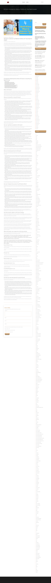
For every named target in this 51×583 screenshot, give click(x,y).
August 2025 (37, 92)
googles (37, 282)
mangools (37, 349)
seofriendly (37, 495)
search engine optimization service (40, 440)
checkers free (37, 190)
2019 (36, 136)
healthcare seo (37, 293)
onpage (37, 383)
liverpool (37, 332)
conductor (37, 195)
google (36, 258)
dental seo (37, 213)
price (36, 403)
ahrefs (36, 151)
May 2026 (37, 80)
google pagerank (38, 274)
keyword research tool (38, 317)
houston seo (37, 296)
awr (36, 166)
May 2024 (37, 112)
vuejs (36, 541)
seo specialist (37, 482)
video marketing (37, 537)
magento (37, 345)
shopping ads (37, 507)
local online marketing (38, 333)
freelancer (37, 253)
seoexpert (37, 494)
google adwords (38, 261)
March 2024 (37, 115)
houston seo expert (38, 298)
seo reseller (37, 475)
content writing (37, 203)
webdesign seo (37, 549)
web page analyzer (38, 546)
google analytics (38, 265)
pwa (36, 408)
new (36, 368)
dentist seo (37, 215)
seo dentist (37, 462)
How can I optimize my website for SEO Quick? (10, 83)
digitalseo (37, 226)
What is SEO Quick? (7, 81)
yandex (36, 566)
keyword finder (37, 312)
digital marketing (38, 225)
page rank (37, 388)
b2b (36, 167)
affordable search (38, 150)
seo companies (37, 458)
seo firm (37, 463)
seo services (37, 479)
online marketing (38, 376)
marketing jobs (37, 356)
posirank (37, 395)
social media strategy (38, 519)
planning (37, 392)
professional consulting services (39, 407)
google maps (37, 269)
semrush (37, 450)
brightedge (37, 186)
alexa (36, 154)
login (36, 344)
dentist (36, 214)
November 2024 (37, 104)
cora (36, 207)
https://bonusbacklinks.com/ (38, 51)
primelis (37, 404)
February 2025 (37, 100)
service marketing (38, 503)
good (36, 257)
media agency (37, 357)
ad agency (37, 140)
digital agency (37, 221)
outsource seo (37, 387)
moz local (37, 364)
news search (37, 371)
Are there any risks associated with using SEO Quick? (11, 87)
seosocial (37, 499)
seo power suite (37, 471)
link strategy (37, 329)
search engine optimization (39, 436)
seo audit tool (37, 456)
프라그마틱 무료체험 (38, 55)
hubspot (37, 300)
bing (36, 178)
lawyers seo (37, 324)
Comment (6, 310)
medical (37, 360)
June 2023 (37, 127)
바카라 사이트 (37, 60)
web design (37, 542)
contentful (37, 206)
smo (36, 515)
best (36, 174)
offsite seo (37, 375)
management (37, 348)
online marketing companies (39, 379)
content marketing (38, 199)
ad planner (37, 142)
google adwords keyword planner (39, 262)
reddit (36, 423)
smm (36, 514)
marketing (37, 352)
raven (36, 420)
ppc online (37, 399)
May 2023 (37, 128)
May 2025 (37, 96)
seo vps (37, 490)
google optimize (37, 273)
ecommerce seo (38, 234)
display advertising (38, 229)
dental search (37, 211)
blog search (37, 182)
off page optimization (38, 372)
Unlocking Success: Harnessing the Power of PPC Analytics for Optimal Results (40, 52)
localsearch (37, 341)
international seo (38, 304)
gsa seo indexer (37, 289)
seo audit (37, 455)
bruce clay (37, 187)
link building (37, 328)
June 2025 (37, 95)
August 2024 (37, 108)
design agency (37, 218)
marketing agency (38, 353)
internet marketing (38, 305)
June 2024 (37, 111)
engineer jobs (37, 241)
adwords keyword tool (38, 147)
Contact (27, 2)
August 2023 (37, 124)
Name (5, 317)
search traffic (37, 447)
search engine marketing (38, 432)
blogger (37, 183)
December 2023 (37, 119)
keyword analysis (38, 309)
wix (36, 562)
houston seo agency (38, 297)
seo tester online (38, 487)
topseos (37, 527)
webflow (37, 550)
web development (38, 545)
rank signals (37, 415)
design (36, 217)
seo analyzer (37, 454)
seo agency (37, 452)
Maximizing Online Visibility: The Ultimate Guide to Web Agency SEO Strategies (40, 37)
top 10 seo (37, 526)
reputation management (38, 424)
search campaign (38, 431)
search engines (37, 444)
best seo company (38, 175)
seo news (37, 467)
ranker (36, 416)
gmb (36, 254)
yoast (36, 569)
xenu (36, 565)
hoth (36, 294)
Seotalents (36, 69)
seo (36, 451)
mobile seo (37, 361)
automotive (37, 163)
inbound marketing (38, 301)
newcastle (37, 369)
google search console (38, 278)
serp (36, 502)
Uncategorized (37, 533)
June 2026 (37, 79)
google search (37, 277)
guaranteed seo (37, 290)
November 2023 (37, 120)
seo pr (36, 474)
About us (23, 2)
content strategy (37, 202)
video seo (37, 538)
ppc (36, 396)
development (37, 219)
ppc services (37, 400)
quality (36, 411)
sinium (36, 510)
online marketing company (39, 380)
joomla (36, 308)
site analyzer (37, 511)
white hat (37, 561)
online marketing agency (38, 377)
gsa (36, 285)
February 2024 (37, 116)
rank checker (37, 412)
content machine (38, 198)
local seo (37, 337)
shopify (36, 506)
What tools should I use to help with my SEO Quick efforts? (11, 86)
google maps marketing (38, 270)
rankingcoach (37, 419)
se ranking (37, 427)
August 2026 (37, 76)
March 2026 (37, 83)
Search (36, 22)
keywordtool (37, 320)
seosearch (37, 498)
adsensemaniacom (6, 37)
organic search (37, 384)
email (36, 238)
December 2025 (37, 87)
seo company (37, 459)
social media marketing (38, 518)
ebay (36, 233)
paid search (37, 391)
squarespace (37, 522)
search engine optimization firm (39, 439)
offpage (37, 373)
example (37, 246)
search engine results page (39, 443)
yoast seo (37, 570)
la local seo (37, 321)
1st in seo (37, 135)
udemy (36, 530)
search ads (37, 428)
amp (36, 158)
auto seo (37, 162)
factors (36, 249)
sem (36, 448)
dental (36, 210)
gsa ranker (37, 286)
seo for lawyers (37, 466)
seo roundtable (37, 478)
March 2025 (37, 99)
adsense (37, 143)
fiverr (36, 250)
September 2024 (38, 107)
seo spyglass (37, 483)
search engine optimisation (39, 435)
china (36, 191)
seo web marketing (38, 491)
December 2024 (37, 103)
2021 (36, 139)
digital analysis (37, 222)
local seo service (38, 340)
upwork (36, 534)
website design (37, 554)
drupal (36, 230)
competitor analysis (38, 194)
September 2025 (38, 91)
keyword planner (38, 313)
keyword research (38, 316)
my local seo (37, 365)
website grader (37, 558)
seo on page (37, 470)
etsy (36, 245)
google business (38, 266)
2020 (36, 138)
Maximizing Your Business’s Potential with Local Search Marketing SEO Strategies (40, 45)
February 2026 (37, 84)
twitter (36, 529)
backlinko (37, 170)
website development (38, 557)
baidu (36, 171)
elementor (37, 237)
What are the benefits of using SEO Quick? (9, 82)
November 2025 (37, 88)
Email (5, 320)
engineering (37, 242)
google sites (37, 281)
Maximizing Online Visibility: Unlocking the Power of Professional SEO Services (40, 57)
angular (37, 159)
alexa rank (37, 155)
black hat (37, 179)
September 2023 (38, 123)
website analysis (38, 553)
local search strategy (38, 336)
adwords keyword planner (39, 146)
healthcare (37, 292)
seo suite (37, 486)
